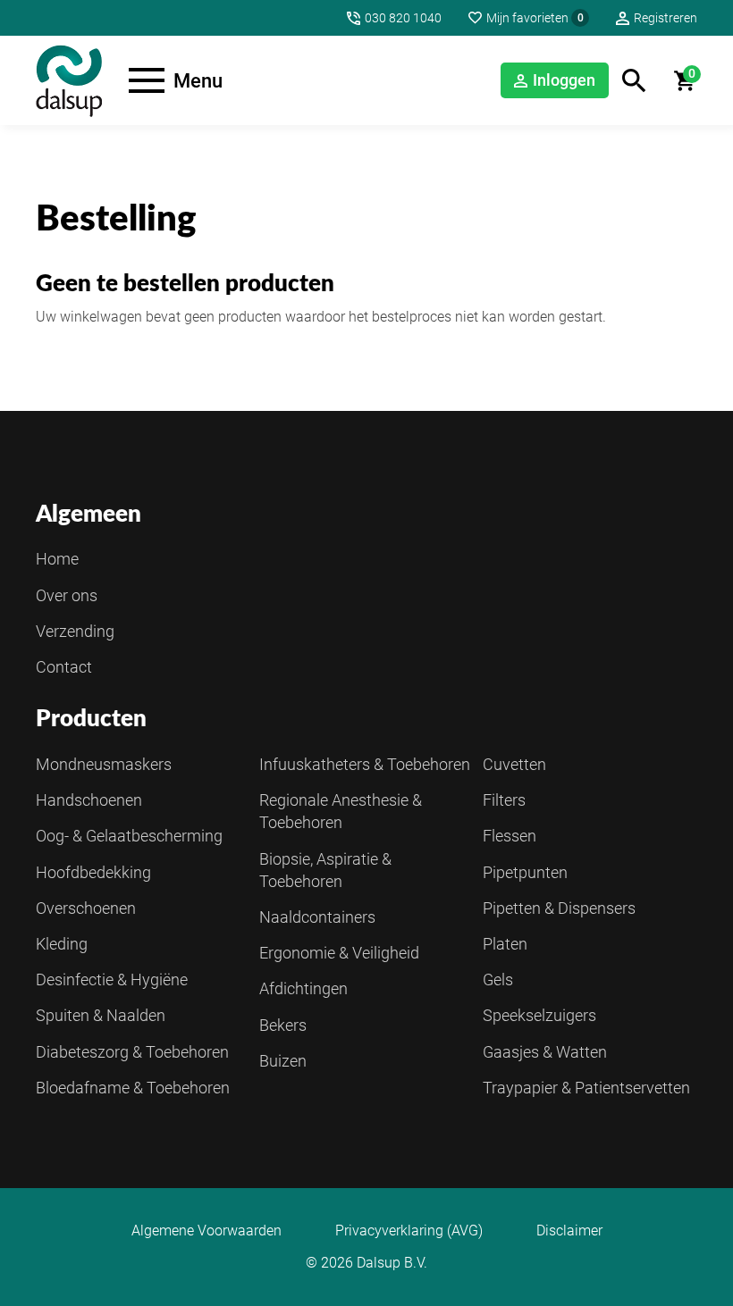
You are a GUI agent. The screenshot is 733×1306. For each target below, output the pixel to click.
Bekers (283, 1025)
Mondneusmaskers (104, 764)
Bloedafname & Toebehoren (133, 1087)
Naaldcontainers (317, 917)
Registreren (665, 18)
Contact (64, 666)
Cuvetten (514, 764)
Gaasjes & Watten (545, 1051)
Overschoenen (86, 908)
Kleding (62, 943)
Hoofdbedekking (93, 872)
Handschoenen (89, 800)
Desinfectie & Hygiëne (112, 979)
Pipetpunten (525, 872)
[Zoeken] (634, 81)
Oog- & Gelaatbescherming (129, 835)
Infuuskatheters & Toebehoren (364, 764)
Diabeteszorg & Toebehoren (132, 1051)
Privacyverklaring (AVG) (409, 1231)
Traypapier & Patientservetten (586, 1087)
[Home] (69, 80)
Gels (498, 979)
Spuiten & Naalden (100, 1015)
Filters (504, 800)
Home (57, 558)
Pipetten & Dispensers (559, 908)
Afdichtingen (303, 988)
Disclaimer (569, 1231)
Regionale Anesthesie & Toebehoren (340, 811)
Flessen (509, 835)
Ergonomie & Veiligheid (339, 952)
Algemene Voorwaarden (206, 1231)
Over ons (66, 595)
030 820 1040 (403, 18)
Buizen (283, 1060)
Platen (505, 943)
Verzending (75, 631)
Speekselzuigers (539, 1015)
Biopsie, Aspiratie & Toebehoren (325, 870)
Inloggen (564, 80)
